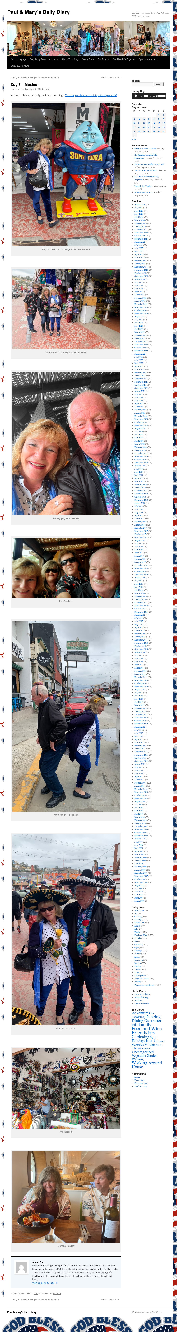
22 (159, 127)
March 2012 (139, 742)
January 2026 (140, 226)
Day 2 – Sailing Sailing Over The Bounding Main (35, 77)
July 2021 (138, 394)
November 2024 (141, 269)
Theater (137, 969)
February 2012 (140, 745)
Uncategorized (140, 975)
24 (134, 131)
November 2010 (141, 792)
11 (139, 123)
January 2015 (140, 636)
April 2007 (138, 897)
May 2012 (138, 736)
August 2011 (139, 764)
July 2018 (138, 506)
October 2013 (140, 683)
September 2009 (141, 835)
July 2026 (138, 207)
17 (134, 127)
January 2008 (140, 869)
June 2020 (138, 434)
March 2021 (139, 406)
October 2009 (140, 832)
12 (144, 123)
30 (163, 131)
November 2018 (141, 493)
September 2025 (141, 238)
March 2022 (139, 369)
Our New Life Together (124, 59)
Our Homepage (18, 59)
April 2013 (138, 701)
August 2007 (139, 885)
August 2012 (139, 726)
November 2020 (141, 419)
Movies (137, 963)
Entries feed (139, 1079)
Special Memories (148, 59)
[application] (149, 96)
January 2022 (140, 375)
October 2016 (140, 571)
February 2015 (140, 633)
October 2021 (140, 384)
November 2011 (141, 754)
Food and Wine (140, 935)
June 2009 (138, 844)
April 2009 (138, 851)
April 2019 (138, 478)
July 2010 (138, 804)
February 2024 (140, 297)
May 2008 (138, 863)
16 (163, 123)
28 (154, 131)
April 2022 (138, 366)
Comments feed (140, 1083)
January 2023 (140, 338)
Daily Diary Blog (38, 59)
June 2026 (138, 210)
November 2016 (141, 568)
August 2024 (139, 279)
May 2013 (138, 698)
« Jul (134, 139)
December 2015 (140, 602)
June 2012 (138, 733)
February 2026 (140, 223)
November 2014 (141, 642)
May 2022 (138, 363)
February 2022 (140, 372)
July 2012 (138, 729)
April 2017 (138, 552)
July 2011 (138, 767)
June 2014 (138, 658)
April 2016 (138, 590)
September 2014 (141, 649)
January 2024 (140, 300)
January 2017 (140, 562)
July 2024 (138, 282)
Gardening (138, 944)
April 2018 (138, 515)
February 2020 (140, 447)
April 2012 (138, 739)
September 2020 (141, 425)
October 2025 (140, 235)
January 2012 (140, 748)
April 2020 (138, 440)
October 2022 (140, 347)
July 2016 (138, 580)
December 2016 (140, 565)
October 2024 (140, 272)
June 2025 (138, 248)
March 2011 (139, 779)
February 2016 (140, 596)
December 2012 (140, 714)
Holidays (138, 950)
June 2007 (138, 891)
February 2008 (140, 866)
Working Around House (144, 984)
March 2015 (139, 630)
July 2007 (138, 888)
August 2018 (139, 503)
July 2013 (138, 692)
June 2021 (138, 397)
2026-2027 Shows (20, 65)
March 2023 (139, 332)
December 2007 (140, 872)
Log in (137, 1076)
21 (154, 127)
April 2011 (138, 776)
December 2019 (140, 453)
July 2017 (138, 543)
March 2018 (139, 518)
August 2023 (139, 316)
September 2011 (141, 761)
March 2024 (139, 294)
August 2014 (139, 652)
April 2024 (138, 291)
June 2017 (138, 546)
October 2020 (140, 422)
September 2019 (141, 462)
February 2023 (140, 335)
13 (149, 123)
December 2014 (140, 639)
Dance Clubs (87, 59)
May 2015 (138, 624)
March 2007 (139, 900)
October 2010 (140, 795)
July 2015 (138, 618)
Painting (137, 966)
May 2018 (138, 512)
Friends (137, 938)
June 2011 (138, 770)
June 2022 (138, 360)
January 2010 (140, 823)
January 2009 (140, 860)
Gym (136, 947)
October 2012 (140, 720)
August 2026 (139, 204)
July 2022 (138, 356)
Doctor (137, 925)
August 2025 (139, 241)
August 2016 (139, 577)
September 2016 (141, 574)
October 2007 (140, 879)
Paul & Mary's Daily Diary (38, 11)
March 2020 (139, 443)
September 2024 (141, 276)
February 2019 (140, 484)
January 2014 (140, 673)
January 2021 (140, 412)
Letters (137, 956)
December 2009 (140, 826)
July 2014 (138, 655)
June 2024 (138, 285)
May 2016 (138, 586)
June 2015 (138, 621)
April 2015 (138, 627)
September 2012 (141, 723)
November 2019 (141, 456)
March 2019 (139, 481)
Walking (137, 981)
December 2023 (140, 304)
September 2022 (141, 350)
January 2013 (140, 711)
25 (139, 131)
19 (144, 127)
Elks (136, 928)
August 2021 (139, 391)
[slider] (146, 96)
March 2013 (139, 705)
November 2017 (141, 530)
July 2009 (138, 841)
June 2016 (138, 583)
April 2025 (138, 254)
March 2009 (139, 854)
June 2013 (138, 695)
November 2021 (141, 381)
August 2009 (139, 838)
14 (154, 123)
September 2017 (141, 537)
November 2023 (141, 307)
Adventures (139, 910)
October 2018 (140, 496)
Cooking (138, 916)
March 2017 (139, 555)
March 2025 (139, 257)
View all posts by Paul (44, 1282)
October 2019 (140, 459)
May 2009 (138, 848)
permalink (56, 1293)
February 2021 (140, 409)
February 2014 (140, 670)
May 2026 (138, 213)
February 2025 (140, 260)
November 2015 (141, 605)
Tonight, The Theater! (143, 185)
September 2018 (141, 499)
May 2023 (138, 325)
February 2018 (140, 521)
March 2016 (139, 593)
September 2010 (141, 798)
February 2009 (140, 857)
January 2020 (140, 450)
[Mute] (157, 96)
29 (159, 131)
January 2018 (140, 524)
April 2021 (138, 403)
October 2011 (140, 757)
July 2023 (138, 319)
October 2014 (140, 645)
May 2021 (138, 400)
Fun (36, 1293)
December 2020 (140, 415)
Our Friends (103, 59)
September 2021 (141, 387)
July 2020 (138, 431)
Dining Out (139, 922)
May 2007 (138, 894)
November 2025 (141, 232)
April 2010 (138, 813)
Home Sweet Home (110, 77)
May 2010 (138, 810)
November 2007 (141, 876)
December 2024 (140, 266)
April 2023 (138, 328)
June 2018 (138, 509)
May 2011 (138, 773)
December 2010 (140, 788)
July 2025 (138, 245)
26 (144, 131)
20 (149, 127)
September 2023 (141, 313)
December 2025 (140, 229)
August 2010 (139, 801)
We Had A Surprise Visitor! (145, 170)
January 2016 (140, 599)
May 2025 (138, 251)
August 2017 (139, 540)
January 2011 (140, 785)
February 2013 (140, 708)
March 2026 (139, 220)
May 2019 (138, 475)
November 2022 (141, 344)
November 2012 (141, 717)
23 (163, 127)
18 (139, 127)
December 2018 (140, 490)
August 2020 (139, 428)
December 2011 (140, 751)
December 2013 (140, 677)
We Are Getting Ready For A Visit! (149, 164)
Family (137, 931)
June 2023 (138, 322)
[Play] (136, 96)
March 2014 (139, 667)
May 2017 (138, 549)
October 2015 (140, 608)
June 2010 (138, 807)
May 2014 (138, 661)
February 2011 (140, 782)
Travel (136, 972)
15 (159, 123)
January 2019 (140, 487)
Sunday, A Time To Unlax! (145, 148)
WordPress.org (140, 1086)
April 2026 (138, 217)
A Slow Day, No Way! (143, 192)
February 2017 (140, 558)
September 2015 (141, 611)
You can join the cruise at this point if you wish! (91, 95)
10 (134, 123)
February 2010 (140, 820)
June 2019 (138, 471)
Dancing (137, 919)
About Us (53, 59)
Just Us (137, 953)
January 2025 (140, 263)
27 (149, 131)
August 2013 (139, 689)
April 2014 (138, 664)
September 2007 (141, 882)
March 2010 (139, 816)
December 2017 (140, 527)
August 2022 (139, 353)
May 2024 (138, 288)
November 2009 (141, 829)
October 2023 (140, 310)
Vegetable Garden (141, 978)
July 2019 (138, 468)
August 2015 (139, 614)
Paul (47, 88)
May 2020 (138, 437)
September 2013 (141, 686)
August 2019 (139, 465)
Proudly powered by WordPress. (148, 1312)
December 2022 (140, 341)
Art (135, 913)
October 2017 (140, 534)
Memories (138, 959)
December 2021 (140, 378)
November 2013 (141, 680)
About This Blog (70, 59)
